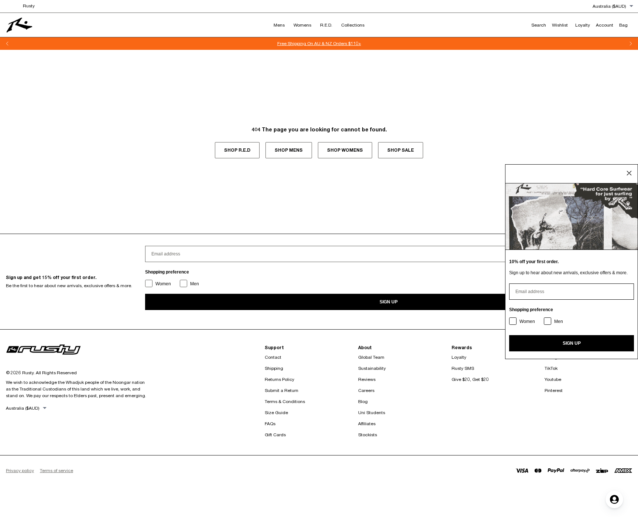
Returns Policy (279, 379)
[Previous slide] (7, 43)
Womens (302, 25)
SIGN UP (389, 301)
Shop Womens (345, 150)
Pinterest (554, 390)
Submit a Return (281, 390)
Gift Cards (275, 434)
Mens (279, 25)
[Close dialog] (629, 173)
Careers (366, 390)
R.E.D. (326, 25)
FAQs (270, 423)
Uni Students (371, 412)
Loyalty (459, 357)
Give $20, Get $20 (470, 379)
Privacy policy (20, 470)
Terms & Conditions (285, 401)
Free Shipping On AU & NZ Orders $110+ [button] (319, 43)
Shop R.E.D (237, 150)
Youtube (553, 379)
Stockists (367, 434)
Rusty (29, 5)
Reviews (366, 379)
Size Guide (276, 412)
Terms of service (56, 470)
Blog (363, 401)
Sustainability (372, 368)
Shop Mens (289, 150)
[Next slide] (630, 43)
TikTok (551, 368)
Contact (273, 357)
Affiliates (366, 423)
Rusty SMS (463, 368)
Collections (352, 25)
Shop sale (400, 150)
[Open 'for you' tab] (614, 499)
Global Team (371, 357)
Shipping (274, 368)
